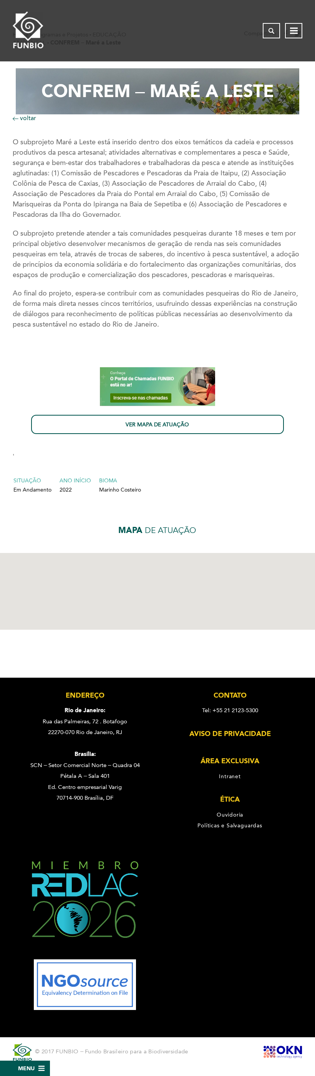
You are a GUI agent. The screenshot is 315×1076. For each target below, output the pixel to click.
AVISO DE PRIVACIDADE (230, 733)
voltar (27, 118)
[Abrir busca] (271, 30)
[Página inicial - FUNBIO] (28, 31)
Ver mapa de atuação (157, 424)
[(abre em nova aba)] (85, 954)
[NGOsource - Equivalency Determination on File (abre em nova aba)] (85, 1008)
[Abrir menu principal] (293, 30)
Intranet (229, 776)
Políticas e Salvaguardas (229, 825)
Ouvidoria (230, 815)
